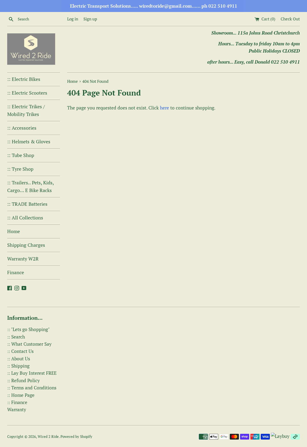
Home (13, 231)
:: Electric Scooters (27, 93)
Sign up (90, 19)
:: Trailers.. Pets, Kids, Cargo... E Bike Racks (30, 186)
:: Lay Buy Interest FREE (32, 373)
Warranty (16, 409)
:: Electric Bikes (23, 79)
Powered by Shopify (76, 436)
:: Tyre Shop (20, 169)
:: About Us (18, 359)
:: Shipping (18, 366)
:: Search (16, 337)
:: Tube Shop (20, 155)
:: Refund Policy (23, 380)
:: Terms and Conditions (31, 388)
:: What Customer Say (29, 344)
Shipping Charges (26, 245)
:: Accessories (21, 128)
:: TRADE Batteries (27, 204)
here (164, 108)
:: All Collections (25, 217)
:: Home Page (21, 395)
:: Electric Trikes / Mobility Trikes (26, 110)
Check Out (290, 19)
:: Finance (17, 402)
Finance (15, 272)
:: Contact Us (20, 351)
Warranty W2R (23, 258)
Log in (72, 19)
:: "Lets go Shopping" (28, 329)
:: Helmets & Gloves (28, 141)
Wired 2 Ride (48, 436)
